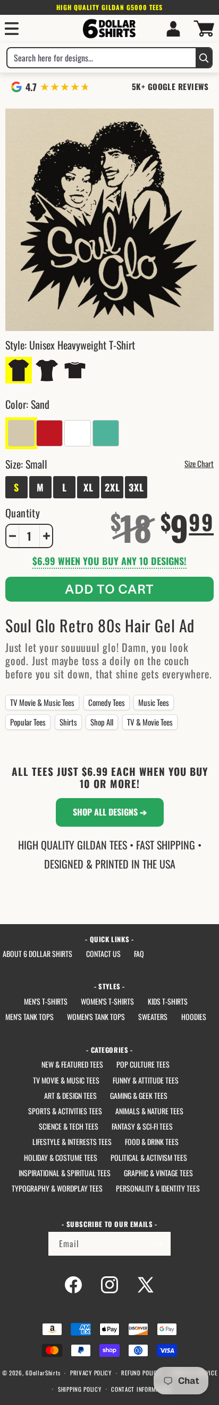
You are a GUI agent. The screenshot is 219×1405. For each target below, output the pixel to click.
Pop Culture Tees (143, 1064)
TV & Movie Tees (150, 722)
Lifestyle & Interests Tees (72, 1141)
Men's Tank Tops (29, 1016)
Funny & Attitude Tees (146, 1080)
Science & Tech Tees (68, 1126)
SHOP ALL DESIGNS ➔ (110, 812)
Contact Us (103, 953)
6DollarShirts (43, 1372)
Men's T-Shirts (46, 1001)
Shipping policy (80, 1389)
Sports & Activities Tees (65, 1110)
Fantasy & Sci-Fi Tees (142, 1126)
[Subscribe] (159, 1243)
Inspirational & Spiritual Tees (65, 1172)
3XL (136, 487)
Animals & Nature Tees (149, 1110)
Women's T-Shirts (107, 1001)
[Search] (204, 57)
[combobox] (101, 57)
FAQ (139, 953)
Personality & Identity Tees (158, 1188)
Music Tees (153, 702)
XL (88, 487)
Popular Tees (28, 722)
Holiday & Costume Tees (60, 1157)
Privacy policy (91, 1372)
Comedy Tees (106, 702)
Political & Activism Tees (149, 1157)
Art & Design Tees (70, 1095)
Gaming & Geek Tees (138, 1095)
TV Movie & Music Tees (42, 702)
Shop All (101, 722)
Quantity (22, 513)
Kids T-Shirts (168, 1001)
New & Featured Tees (72, 1064)
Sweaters (152, 1016)
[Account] (173, 28)
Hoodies (193, 1016)
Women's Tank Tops (96, 1016)
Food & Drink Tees (152, 1141)
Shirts (68, 722)
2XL (112, 487)
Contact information (141, 1389)
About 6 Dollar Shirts (37, 953)
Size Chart (199, 463)
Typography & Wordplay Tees (57, 1188)
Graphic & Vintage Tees (158, 1172)
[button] (11, 28)
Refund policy (140, 1372)
